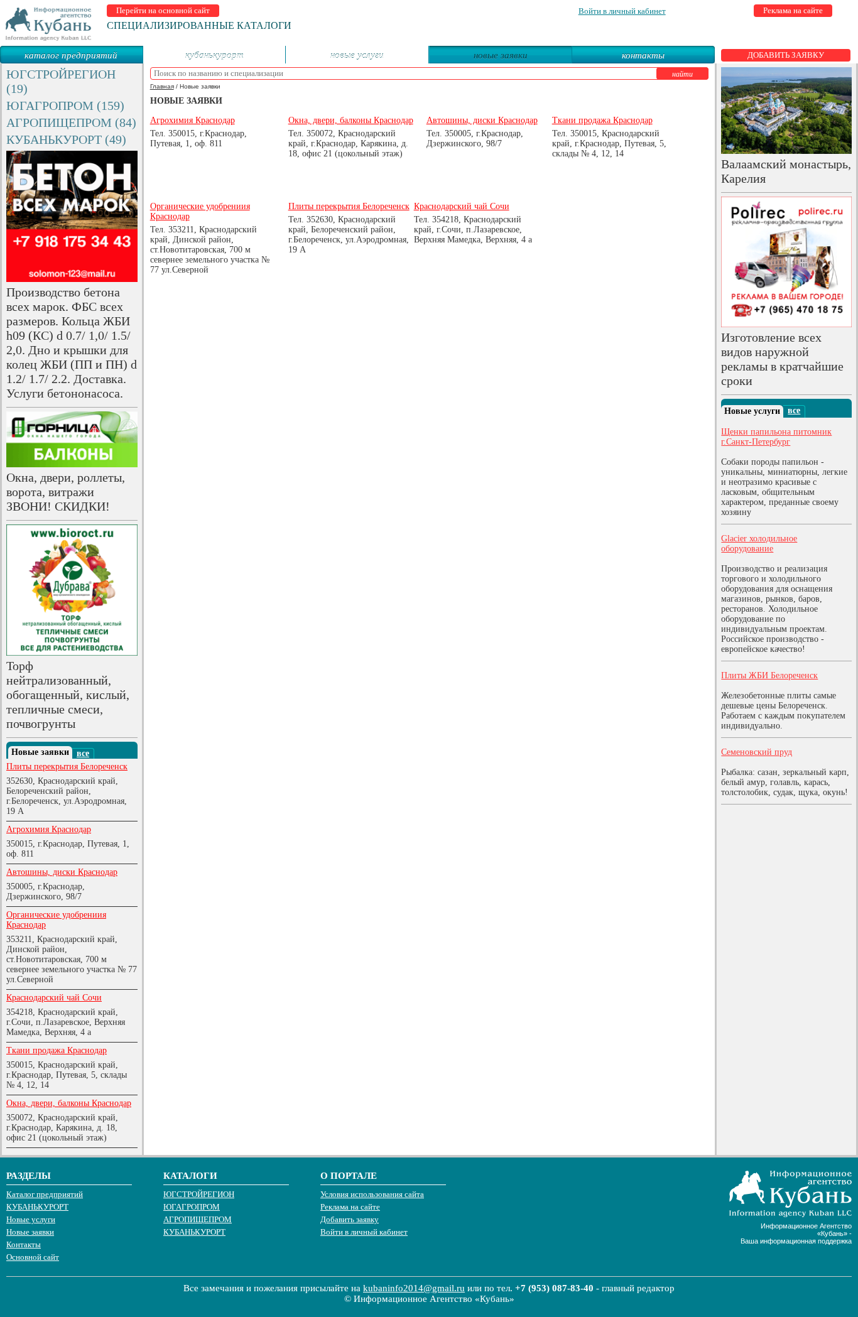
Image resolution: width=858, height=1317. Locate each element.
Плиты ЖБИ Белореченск (769, 675)
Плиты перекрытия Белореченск (67, 766)
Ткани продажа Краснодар (56, 1050)
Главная (162, 86)
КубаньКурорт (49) (66, 139)
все (83, 753)
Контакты (643, 54)
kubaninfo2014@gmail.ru (414, 1288)
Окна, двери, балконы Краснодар (68, 1103)
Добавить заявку (785, 55)
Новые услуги (357, 54)
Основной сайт (32, 1257)
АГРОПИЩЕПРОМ (197, 1219)
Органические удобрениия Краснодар (56, 919)
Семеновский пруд (756, 752)
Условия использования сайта (372, 1194)
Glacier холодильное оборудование (759, 543)
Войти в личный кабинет (622, 11)
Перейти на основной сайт (163, 10)
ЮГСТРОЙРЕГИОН (198, 1194)
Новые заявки (30, 1232)
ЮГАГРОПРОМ (191, 1206)
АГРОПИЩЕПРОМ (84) (71, 122)
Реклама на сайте (793, 10)
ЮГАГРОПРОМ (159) (65, 105)
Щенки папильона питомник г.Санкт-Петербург (776, 437)
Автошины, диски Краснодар (61, 872)
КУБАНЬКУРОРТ (214, 54)
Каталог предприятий (70, 54)
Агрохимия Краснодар (48, 829)
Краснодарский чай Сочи (54, 997)
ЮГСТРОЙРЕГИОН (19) (61, 81)
